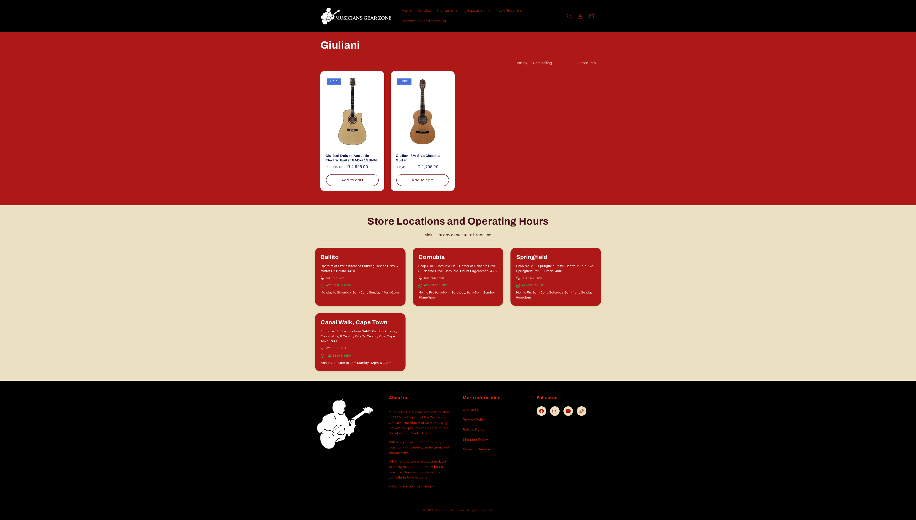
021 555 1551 (336, 348)
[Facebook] (541, 411)
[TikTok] (581, 411)
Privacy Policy (474, 419)
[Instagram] (555, 411)
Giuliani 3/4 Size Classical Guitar (419, 158)
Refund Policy (474, 429)
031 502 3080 (336, 278)
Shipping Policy (475, 439)
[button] (449, 10)
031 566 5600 (434, 278)
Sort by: (522, 63)
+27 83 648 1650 (338, 285)
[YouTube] (568, 411)
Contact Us (472, 410)
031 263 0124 (532, 278)
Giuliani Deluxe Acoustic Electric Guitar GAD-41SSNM (351, 158)
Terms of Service (476, 449)
